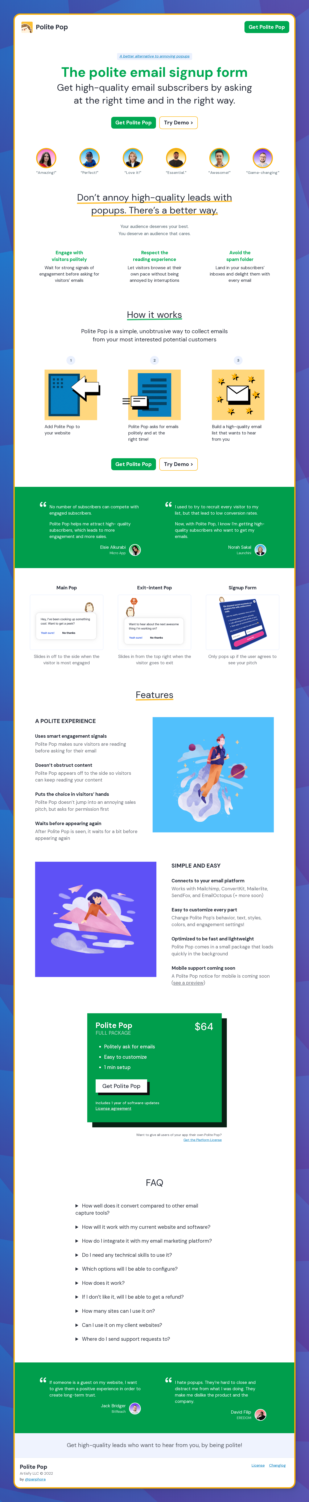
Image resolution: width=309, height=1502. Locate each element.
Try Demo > (178, 122)
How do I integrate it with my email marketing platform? (147, 1241)
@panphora (35, 1479)
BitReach (119, 1411)
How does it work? (103, 1283)
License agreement (113, 1109)
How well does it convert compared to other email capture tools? (136, 1209)
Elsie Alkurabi (113, 547)
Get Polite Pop (267, 27)
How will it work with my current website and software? (146, 1227)
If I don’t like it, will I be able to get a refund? (133, 1297)
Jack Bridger (113, 1406)
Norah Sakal (239, 547)
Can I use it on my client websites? (122, 1325)
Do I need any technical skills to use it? (127, 1255)
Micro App (118, 553)
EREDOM (244, 1417)
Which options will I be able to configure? (130, 1269)
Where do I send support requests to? (126, 1339)
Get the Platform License (203, 1140)
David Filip (241, 1412)
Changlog (277, 1465)
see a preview (188, 983)
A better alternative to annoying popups (155, 56)
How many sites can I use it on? (118, 1311)
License (258, 1465)
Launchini (244, 553)
